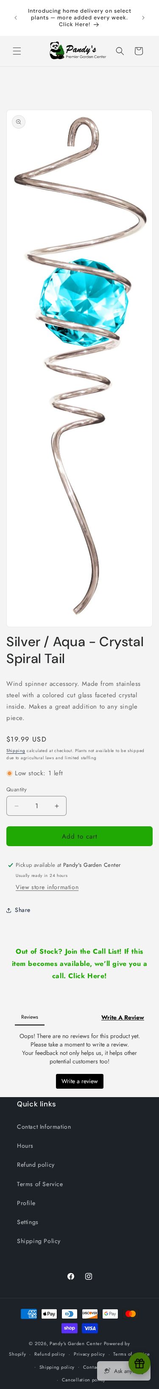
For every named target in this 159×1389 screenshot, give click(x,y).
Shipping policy (57, 1367)
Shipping (15, 750)
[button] (17, 51)
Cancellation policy (84, 1379)
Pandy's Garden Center (76, 1343)
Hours (25, 1145)
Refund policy (36, 1164)
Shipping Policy (39, 1241)
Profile (26, 1203)
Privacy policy (89, 1354)
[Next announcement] (143, 17)
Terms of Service (40, 1184)
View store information (47, 887)
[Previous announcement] (15, 17)
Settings (28, 1222)
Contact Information (44, 1126)
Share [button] (23, 910)
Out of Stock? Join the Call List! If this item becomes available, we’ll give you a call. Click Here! (80, 964)
